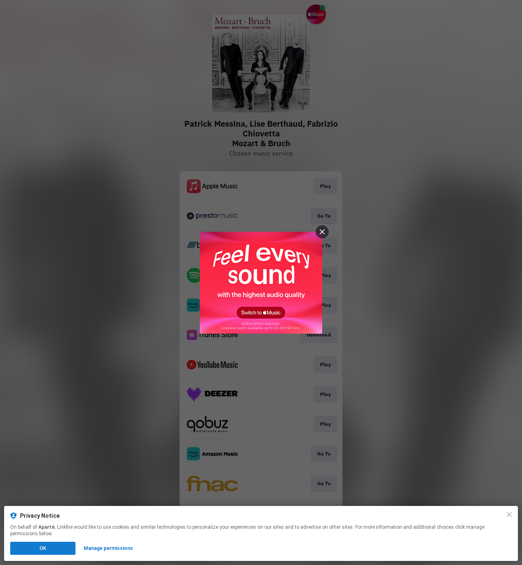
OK (43, 548)
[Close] (509, 514)
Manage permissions (108, 548)
